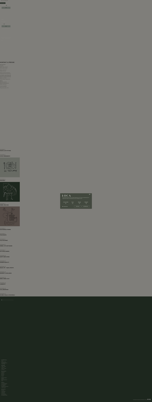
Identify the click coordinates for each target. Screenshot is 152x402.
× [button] (90, 194)
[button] (65, 206)
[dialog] (76, 201)
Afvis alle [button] (77, 206)
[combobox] (89, 194)
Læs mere (81, 198)
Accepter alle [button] (85, 206)
